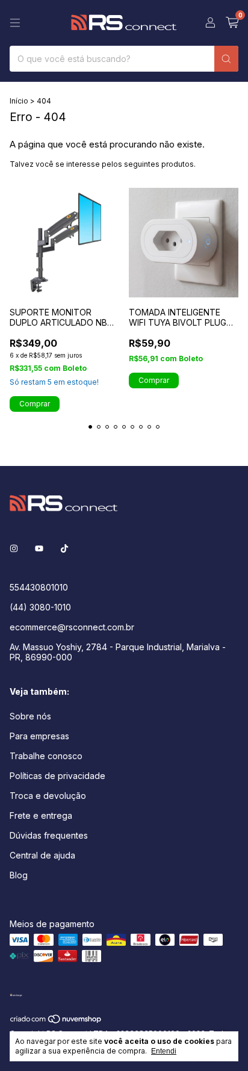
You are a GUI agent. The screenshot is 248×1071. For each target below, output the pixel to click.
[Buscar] (226, 59)
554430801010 (39, 587)
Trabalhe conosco (46, 756)
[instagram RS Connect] (14, 548)
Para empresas (39, 736)
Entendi (163, 1051)
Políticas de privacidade (57, 776)
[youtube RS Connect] (39, 548)
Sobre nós (30, 716)
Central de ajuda (42, 855)
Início (19, 100)
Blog (19, 875)
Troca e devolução (48, 795)
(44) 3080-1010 (40, 607)
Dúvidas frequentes (49, 835)
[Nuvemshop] (56, 1021)
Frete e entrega (41, 815)
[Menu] (15, 22)
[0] (232, 23)
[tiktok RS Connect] (64, 548)
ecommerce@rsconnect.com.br (72, 627)
